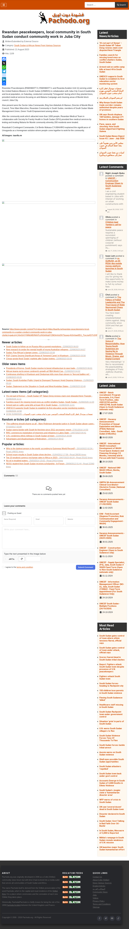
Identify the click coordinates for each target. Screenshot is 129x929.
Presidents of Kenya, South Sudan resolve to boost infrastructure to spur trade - (49, 368)
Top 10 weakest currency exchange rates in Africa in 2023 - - (49, 458)
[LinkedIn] (48, 79)
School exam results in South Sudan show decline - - (46, 455)
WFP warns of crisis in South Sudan (110, 801)
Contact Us (97, 877)
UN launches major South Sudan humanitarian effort (111, 848)
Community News (100, 892)
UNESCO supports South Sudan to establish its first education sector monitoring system (111, 80)
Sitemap (96, 907)
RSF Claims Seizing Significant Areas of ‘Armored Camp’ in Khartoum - (46, 356)
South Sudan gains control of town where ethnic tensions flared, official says (111, 639)
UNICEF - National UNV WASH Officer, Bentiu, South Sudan (109, 470)
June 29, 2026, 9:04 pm (115, 290)
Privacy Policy (99, 901)
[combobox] (100, 5)
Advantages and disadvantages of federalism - (34, 439)
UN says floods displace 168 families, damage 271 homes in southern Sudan (111, 117)
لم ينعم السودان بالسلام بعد (110, 98)
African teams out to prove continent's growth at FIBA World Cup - (43, 371)
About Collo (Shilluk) (101, 880)
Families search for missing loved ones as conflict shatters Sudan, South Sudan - (50, 402)
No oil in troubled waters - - (34, 461)
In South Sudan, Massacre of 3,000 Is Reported (111, 831)
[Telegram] (48, 71)
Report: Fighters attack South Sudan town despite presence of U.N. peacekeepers (111, 668)
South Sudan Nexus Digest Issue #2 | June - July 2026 (111, 137)
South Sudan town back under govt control (110, 774)
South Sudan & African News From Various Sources (37, 45)
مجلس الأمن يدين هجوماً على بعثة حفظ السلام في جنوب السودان (111, 145)
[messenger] (48, 75)
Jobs (95, 895)
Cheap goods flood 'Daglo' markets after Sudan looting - (39, 359)
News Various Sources (102, 883)
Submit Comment (85, 567)
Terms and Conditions (102, 904)
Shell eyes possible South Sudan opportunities (111, 760)
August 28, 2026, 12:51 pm (115, 210)
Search (122, 5)
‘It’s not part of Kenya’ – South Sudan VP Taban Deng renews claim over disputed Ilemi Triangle (111, 47)
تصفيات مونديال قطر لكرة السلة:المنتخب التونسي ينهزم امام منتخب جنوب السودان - (49, 414)
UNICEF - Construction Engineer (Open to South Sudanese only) (111, 550)
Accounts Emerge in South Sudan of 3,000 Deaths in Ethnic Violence (112, 783)
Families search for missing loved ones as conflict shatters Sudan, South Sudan (110, 59)
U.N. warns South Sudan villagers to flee (110, 729)
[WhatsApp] (48, 67)
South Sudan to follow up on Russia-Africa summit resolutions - (42, 346)
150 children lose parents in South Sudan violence (111, 691)
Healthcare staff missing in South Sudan (111, 706)
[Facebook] (48, 59)
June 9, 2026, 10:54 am (115, 377)
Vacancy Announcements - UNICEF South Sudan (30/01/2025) (112, 535)
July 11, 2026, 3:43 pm (115, 251)
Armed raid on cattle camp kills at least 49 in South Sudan (112, 69)
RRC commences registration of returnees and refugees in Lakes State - (46, 433)
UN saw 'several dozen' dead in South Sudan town (111, 808)
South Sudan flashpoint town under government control (110, 714)
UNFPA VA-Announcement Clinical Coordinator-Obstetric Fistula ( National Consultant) (112, 486)
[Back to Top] (124, 924)
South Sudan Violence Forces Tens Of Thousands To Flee (109, 738)
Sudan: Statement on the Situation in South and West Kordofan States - (46, 386)
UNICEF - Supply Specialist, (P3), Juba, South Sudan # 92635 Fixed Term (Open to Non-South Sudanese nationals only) (112, 567)
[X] (48, 63)
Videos (95, 898)
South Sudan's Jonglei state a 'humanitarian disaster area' (109, 792)
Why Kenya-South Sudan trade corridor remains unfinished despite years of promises (111, 106)
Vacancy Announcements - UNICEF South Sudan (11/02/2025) (112, 501)
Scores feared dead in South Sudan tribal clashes (112, 658)
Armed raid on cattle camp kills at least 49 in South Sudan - (40, 405)
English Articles (99, 886)
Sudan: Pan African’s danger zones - (30, 353)
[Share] (48, 83)
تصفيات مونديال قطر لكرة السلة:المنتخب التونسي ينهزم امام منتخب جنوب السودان (111, 90)
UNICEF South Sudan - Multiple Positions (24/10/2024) (109, 606)
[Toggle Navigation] (4, 5)
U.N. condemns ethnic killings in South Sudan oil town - (39, 436)
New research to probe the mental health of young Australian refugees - (45, 350)
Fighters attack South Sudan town (109, 677)
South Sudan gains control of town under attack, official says (111, 650)
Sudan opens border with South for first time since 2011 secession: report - (47, 430)
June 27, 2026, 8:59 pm (115, 331)
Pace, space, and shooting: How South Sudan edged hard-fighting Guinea (112, 128)
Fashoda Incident (14, 905)
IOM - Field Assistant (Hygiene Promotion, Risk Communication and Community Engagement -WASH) (111, 519)
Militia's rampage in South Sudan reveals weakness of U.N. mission (111, 840)
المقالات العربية (99, 889)
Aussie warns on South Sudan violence (110, 753)
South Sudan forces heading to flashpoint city (111, 684)
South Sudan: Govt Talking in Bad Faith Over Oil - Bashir (111, 823)
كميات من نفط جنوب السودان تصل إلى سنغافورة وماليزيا (111, 153)
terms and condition (25, 567)
